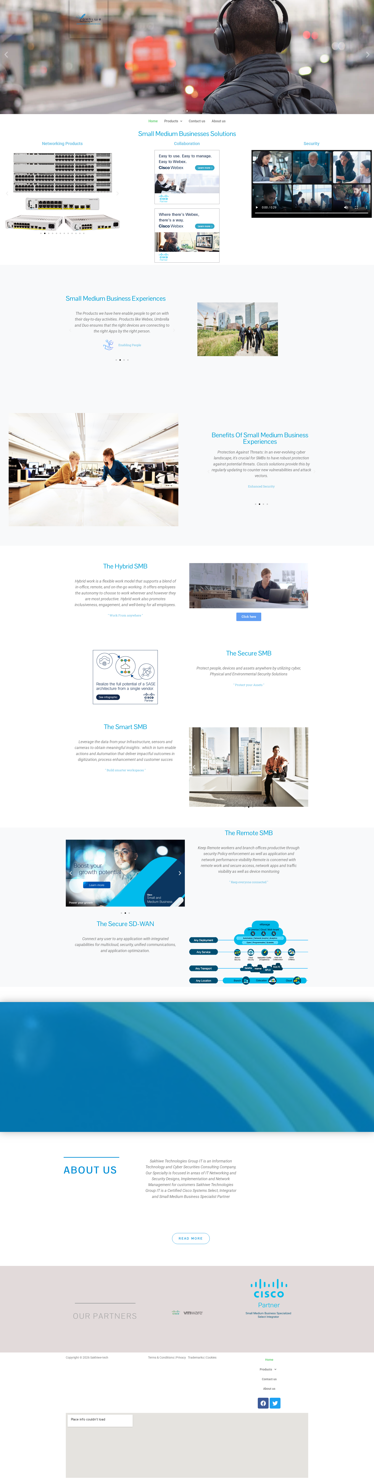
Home (153, 121)
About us (219, 121)
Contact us (197, 121)
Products (171, 121)
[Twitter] (275, 1403)
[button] (6, 54)
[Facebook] (263, 1403)
